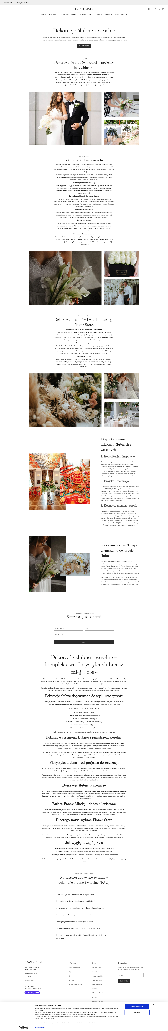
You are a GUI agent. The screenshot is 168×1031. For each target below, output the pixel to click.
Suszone (94, 997)
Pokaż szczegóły (40, 1027)
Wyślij (84, 642)
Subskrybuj (124, 981)
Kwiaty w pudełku (97, 976)
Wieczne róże (53, 14)
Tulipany (94, 989)
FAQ (70, 972)
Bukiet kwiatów (97, 980)
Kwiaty (43, 14)
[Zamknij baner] (153, 1004)
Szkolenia (83, 14)
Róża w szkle (65, 14)
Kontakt (124, 14)
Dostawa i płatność (74, 967)
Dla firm (91, 14)
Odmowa (137, 1012)
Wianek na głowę (97, 1001)
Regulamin (72, 980)
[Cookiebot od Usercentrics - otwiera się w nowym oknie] (23, 1027)
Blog (70, 976)
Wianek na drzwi (97, 993)
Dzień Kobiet (96, 972)
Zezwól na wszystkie (137, 1006)
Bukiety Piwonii (97, 984)
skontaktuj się (84, 46)
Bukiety (74, 14)
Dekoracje (108, 14)
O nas (117, 14)
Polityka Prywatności (75, 984)
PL (149, 9)
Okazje (99, 14)
